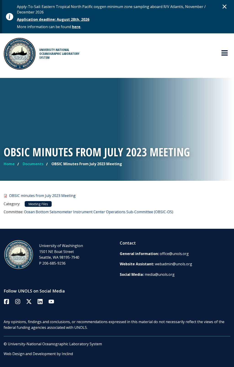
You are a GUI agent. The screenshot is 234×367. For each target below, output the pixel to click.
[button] (224, 6)
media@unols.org (160, 274)
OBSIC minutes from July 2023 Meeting (42, 195)
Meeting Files (38, 204)
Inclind (67, 353)
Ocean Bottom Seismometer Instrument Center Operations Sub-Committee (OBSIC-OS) (98, 211)
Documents (33, 163)
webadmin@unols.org (173, 263)
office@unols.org (174, 253)
